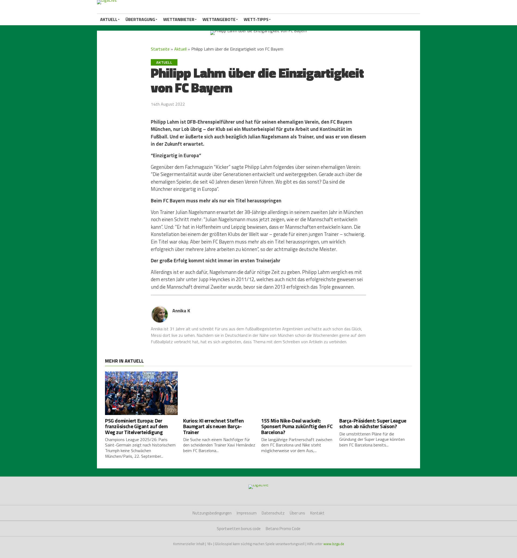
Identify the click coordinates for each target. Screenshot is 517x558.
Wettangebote (219, 19)
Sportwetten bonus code (239, 528)
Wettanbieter (178, 19)
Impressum (247, 513)
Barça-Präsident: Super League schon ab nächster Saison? (372, 423)
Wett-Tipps (256, 19)
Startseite (160, 49)
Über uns (297, 513)
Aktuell (108, 19)
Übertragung (140, 19)
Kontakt (317, 513)
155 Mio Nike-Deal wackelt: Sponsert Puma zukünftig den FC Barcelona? (297, 426)
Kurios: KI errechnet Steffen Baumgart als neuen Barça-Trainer (213, 426)
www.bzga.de (333, 543)
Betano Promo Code (283, 528)
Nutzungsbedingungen (212, 513)
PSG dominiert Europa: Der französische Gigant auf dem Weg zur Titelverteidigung (136, 426)
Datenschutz (273, 513)
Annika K (181, 310)
